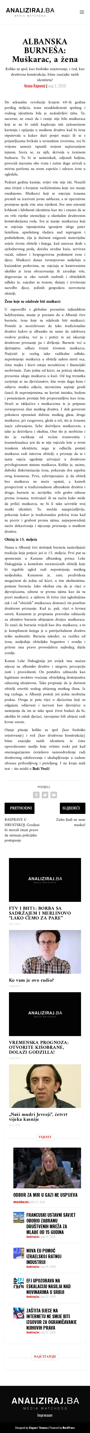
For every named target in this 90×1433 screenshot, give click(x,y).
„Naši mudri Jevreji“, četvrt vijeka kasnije (38, 1117)
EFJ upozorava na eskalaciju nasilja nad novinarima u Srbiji (48, 1286)
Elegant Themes (38, 1427)
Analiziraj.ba (20, 1202)
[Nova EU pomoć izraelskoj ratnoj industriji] (18, 1253)
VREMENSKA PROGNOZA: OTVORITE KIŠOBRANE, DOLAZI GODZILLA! (39, 1047)
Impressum (44, 1415)
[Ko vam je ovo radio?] (45, 952)
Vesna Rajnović (34, 86)
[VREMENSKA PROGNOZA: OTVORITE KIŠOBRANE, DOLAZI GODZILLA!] (45, 1014)
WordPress (68, 1427)
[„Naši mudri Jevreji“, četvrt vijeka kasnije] (45, 1086)
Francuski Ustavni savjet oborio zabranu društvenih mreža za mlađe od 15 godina (51, 1223)
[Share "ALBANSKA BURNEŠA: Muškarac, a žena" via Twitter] (45, 795)
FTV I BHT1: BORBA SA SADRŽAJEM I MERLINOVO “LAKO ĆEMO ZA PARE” (40, 913)
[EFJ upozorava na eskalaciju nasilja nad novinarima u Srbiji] (18, 1283)
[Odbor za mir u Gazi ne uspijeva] (47, 1167)
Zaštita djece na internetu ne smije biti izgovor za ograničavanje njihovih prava (51, 1319)
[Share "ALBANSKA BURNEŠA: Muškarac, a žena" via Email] (53, 795)
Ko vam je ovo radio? (31, 980)
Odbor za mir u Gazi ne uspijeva (45, 1194)
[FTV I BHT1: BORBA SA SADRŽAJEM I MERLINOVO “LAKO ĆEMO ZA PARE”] (45, 880)
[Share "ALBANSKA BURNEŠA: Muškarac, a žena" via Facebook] (36, 795)
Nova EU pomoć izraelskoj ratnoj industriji (43, 1256)
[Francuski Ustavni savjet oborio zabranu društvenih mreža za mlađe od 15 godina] (18, 1217)
